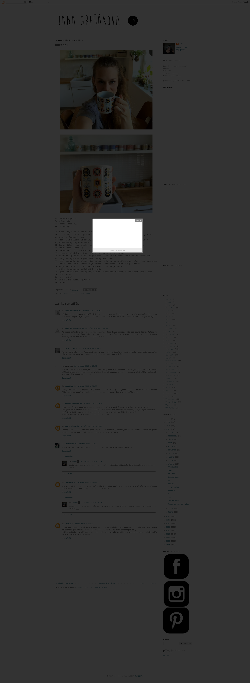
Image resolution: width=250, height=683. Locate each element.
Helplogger (121, 250)
